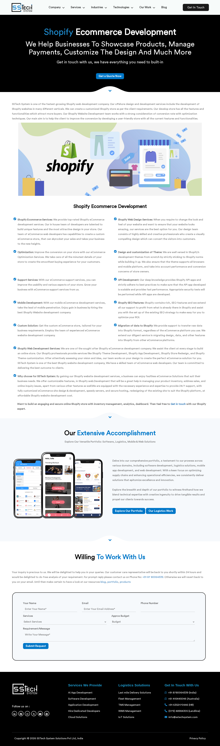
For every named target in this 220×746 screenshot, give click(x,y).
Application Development (83, 705)
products (125, 582)
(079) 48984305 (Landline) (184, 711)
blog (103, 582)
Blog (164, 7)
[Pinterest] (46, 713)
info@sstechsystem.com (183, 717)
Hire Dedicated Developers (84, 711)
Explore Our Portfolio (129, 511)
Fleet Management (129, 698)
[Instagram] (27, 713)
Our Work (145, 7)
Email (85, 603)
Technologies (121, 7)
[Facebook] (21, 713)
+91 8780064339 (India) (182, 692)
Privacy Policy (198, 738)
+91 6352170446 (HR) (181, 705)
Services (76, 7)
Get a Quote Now (110, 76)
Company (55, 7)
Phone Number (149, 603)
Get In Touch (195, 7)
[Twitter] (33, 713)
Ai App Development (80, 692)
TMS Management (129, 705)
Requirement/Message (36, 628)
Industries (97, 7)
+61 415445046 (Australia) (183, 698)
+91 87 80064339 (153, 577)
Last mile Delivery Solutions (134, 692)
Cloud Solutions (77, 717)
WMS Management (129, 711)
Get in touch (178, 404)
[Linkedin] (14, 713)
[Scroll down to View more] (110, 90)
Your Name (29, 603)
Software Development (82, 698)
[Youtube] (40, 713)
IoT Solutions (126, 717)
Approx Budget (120, 616)
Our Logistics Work (160, 511)
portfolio (112, 582)
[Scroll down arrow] (110, 539)
